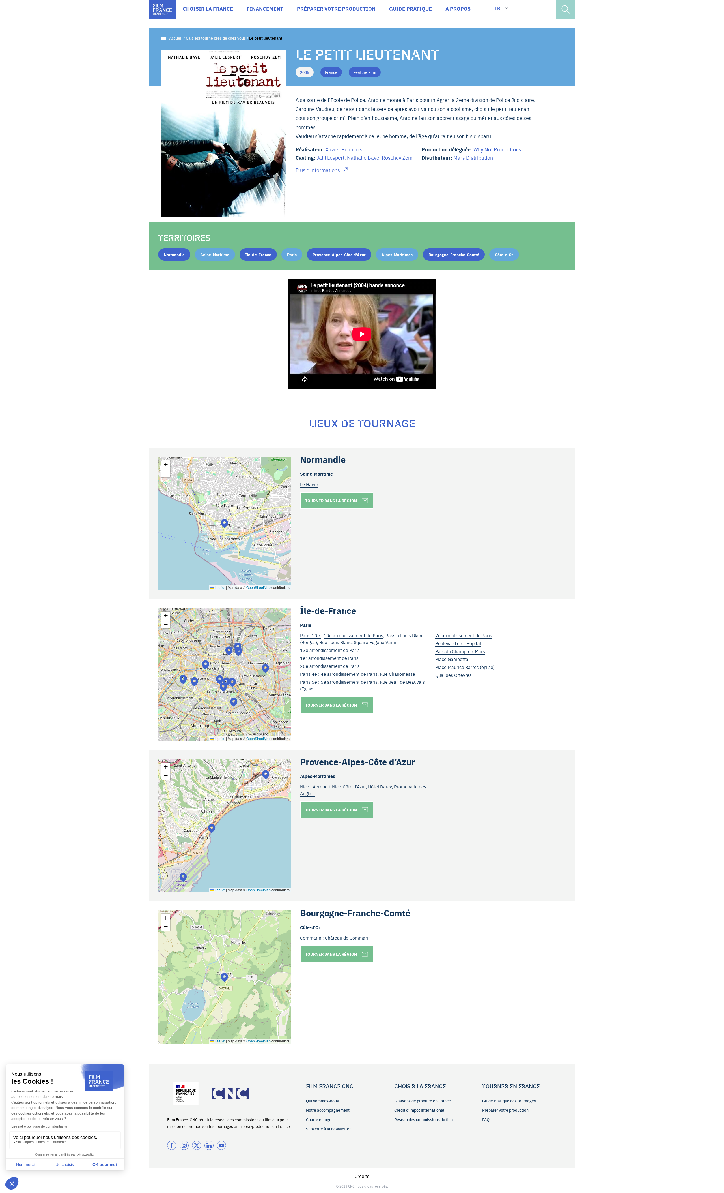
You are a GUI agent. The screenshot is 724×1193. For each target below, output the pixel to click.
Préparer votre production (505, 1110)
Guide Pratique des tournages (509, 1101)
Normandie (174, 254)
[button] (224, 523)
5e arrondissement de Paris (349, 682)
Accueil (175, 38)
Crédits (362, 1176)
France (331, 72)
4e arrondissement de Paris (349, 674)
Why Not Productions (497, 149)
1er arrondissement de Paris (329, 658)
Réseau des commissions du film (423, 1119)
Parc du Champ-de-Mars (460, 651)
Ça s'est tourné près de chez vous (216, 38)
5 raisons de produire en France (422, 1101)
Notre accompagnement (328, 1110)
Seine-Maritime (215, 254)
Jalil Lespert (330, 157)
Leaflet (219, 587)
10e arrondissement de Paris (353, 635)
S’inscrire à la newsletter (328, 1129)
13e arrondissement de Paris (330, 650)
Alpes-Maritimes (397, 254)
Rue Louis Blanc (335, 642)
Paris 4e (309, 674)
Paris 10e (310, 635)
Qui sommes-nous (322, 1101)
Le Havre (309, 484)
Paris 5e (309, 682)
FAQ (486, 1119)
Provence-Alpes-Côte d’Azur (339, 254)
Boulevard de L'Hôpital (458, 643)
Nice (305, 786)
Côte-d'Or (504, 254)
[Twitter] (196, 1145)
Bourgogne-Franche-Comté (453, 254)
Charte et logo (318, 1119)
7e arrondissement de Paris (463, 635)
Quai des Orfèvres (453, 675)
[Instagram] (184, 1145)
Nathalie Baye (363, 157)
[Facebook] (171, 1145)
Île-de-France (258, 254)
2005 (304, 72)
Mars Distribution (473, 157)
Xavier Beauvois (344, 149)
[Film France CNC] (162, 9)
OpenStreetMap (258, 587)
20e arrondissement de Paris (330, 666)
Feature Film (364, 72)
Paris (292, 254)
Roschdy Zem (397, 157)
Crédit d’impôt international (419, 1110)
